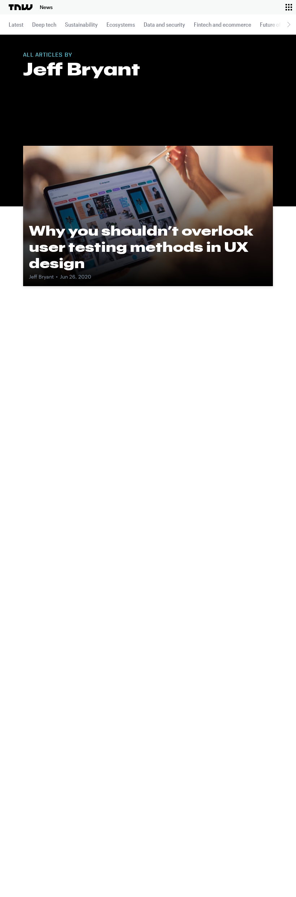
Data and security (164, 24)
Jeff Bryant (41, 277)
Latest (16, 24)
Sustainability (81, 24)
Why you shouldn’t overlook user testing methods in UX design (141, 247)
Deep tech (44, 24)
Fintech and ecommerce (222, 24)
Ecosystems (120, 24)
